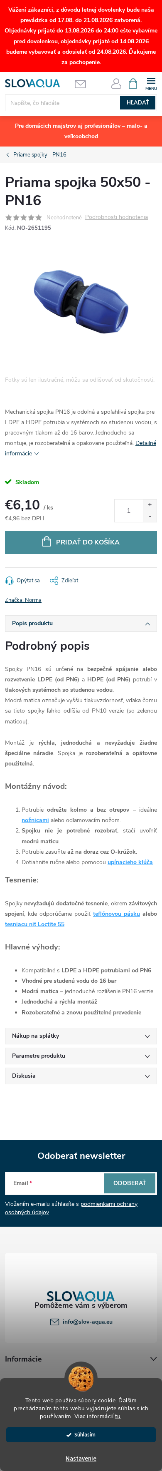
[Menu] (151, 83)
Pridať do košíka (88, 542)
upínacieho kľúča (130, 862)
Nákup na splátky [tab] (35, 1036)
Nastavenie (81, 1458)
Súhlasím (85, 1435)
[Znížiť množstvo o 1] (150, 516)
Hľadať (138, 103)
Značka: (23, 600)
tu (118, 1416)
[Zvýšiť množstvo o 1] (150, 505)
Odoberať (129, 1183)
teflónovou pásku (116, 914)
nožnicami (35, 820)
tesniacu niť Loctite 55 (34, 924)
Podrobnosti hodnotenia (116, 217)
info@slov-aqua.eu (88, 1322)
